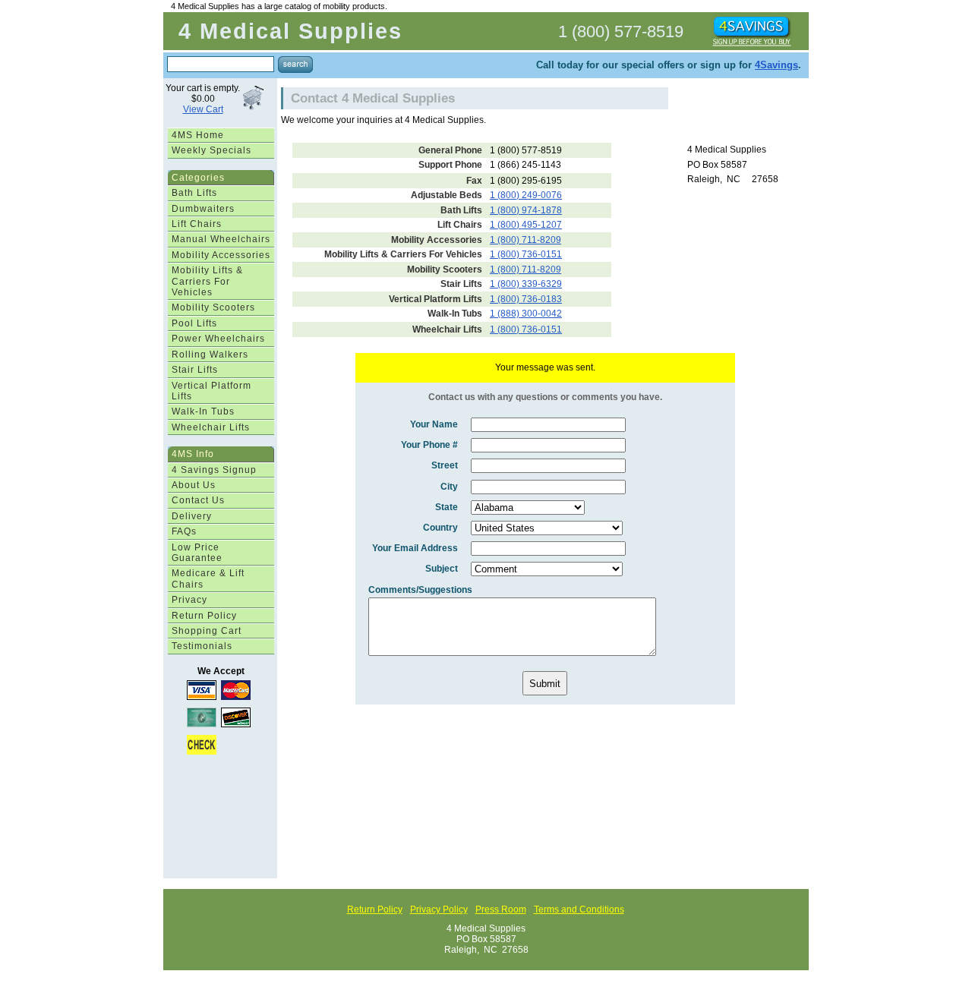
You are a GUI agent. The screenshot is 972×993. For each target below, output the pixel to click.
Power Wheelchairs (218, 338)
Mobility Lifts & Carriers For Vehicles (207, 281)
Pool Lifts (194, 323)
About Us (194, 485)
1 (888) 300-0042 (526, 313)
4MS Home (198, 135)
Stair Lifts (195, 369)
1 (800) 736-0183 (526, 299)
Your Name (434, 424)
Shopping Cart (206, 631)
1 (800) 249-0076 (526, 195)
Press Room (500, 909)
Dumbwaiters (203, 208)
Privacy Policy (439, 909)
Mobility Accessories (221, 255)
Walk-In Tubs (203, 411)
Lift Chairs (197, 224)
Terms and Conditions (579, 909)
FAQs (184, 531)
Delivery (192, 516)
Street (444, 465)
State (446, 507)
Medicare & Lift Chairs (208, 578)
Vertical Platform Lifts (211, 391)
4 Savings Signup (214, 470)
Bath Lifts (194, 193)
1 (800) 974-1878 (526, 210)
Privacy (189, 599)
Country (440, 527)
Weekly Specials (211, 150)
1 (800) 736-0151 (526, 254)
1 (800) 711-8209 (525, 240)
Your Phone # (429, 445)
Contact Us (198, 500)
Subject (441, 568)
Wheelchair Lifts (211, 427)
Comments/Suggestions (420, 590)
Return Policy (204, 615)
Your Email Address (415, 548)
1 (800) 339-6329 (526, 284)
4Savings (776, 65)
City (449, 486)
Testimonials (202, 646)
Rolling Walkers (210, 354)
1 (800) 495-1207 (526, 224)
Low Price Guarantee (197, 552)
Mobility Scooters (213, 307)
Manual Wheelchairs (221, 239)
